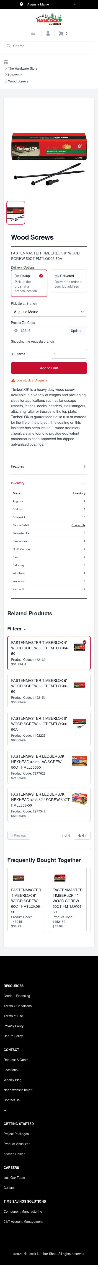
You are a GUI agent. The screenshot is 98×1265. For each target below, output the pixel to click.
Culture (9, 1187)
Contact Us (78, 525)
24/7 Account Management (23, 1221)
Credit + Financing (17, 995)
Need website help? (18, 1090)
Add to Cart (49, 368)
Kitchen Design (14, 1153)
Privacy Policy (13, 1026)
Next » (82, 835)
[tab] (15, 213)
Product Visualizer (17, 1143)
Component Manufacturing (23, 1211)
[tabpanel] (49, 154)
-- (5, 1110)
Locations (11, 1069)
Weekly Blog (12, 1079)
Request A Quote (16, 1059)
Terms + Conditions (18, 1005)
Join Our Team (14, 1177)
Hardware (15, 74)
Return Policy (13, 1036)
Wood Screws (18, 81)
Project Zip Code (23, 322)
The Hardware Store (23, 68)
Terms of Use (13, 1016)
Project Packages (16, 1133)
